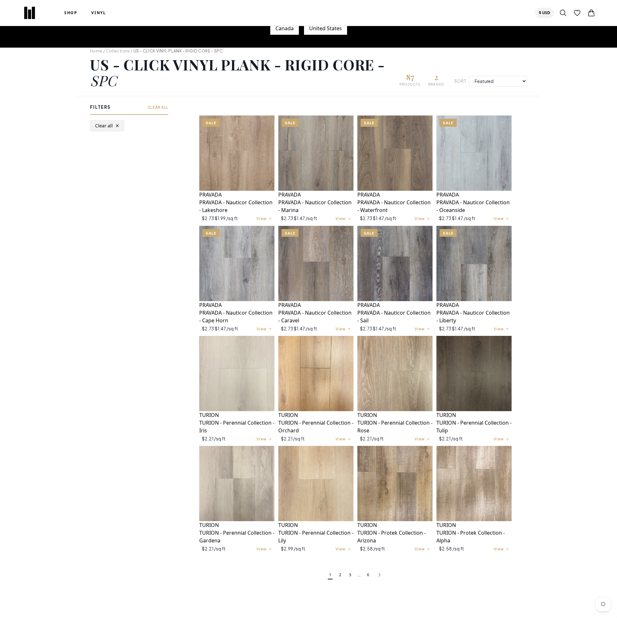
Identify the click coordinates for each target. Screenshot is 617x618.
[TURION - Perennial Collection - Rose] (395, 373)
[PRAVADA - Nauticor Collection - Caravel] (315, 263)
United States (325, 28)
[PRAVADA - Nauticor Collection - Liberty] (474, 263)
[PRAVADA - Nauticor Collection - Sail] (395, 263)
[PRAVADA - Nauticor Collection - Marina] (315, 153)
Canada (284, 28)
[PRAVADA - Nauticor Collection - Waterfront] (395, 153)
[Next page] (379, 575)
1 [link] (330, 574)
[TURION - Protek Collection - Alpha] (474, 483)
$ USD (546, 12)
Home (96, 50)
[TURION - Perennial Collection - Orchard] (315, 373)
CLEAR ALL (158, 107)
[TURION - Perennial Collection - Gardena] (236, 483)
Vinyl (98, 12)
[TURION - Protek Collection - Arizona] (395, 483)
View (261, 218)
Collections (118, 50)
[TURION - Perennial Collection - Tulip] (474, 373)
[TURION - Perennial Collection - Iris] (236, 373)
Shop (70, 12)
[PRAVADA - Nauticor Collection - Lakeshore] (236, 153)
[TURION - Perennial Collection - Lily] (315, 483)
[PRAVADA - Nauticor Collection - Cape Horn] (236, 263)
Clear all (107, 126)
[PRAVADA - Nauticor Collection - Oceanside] (474, 153)
